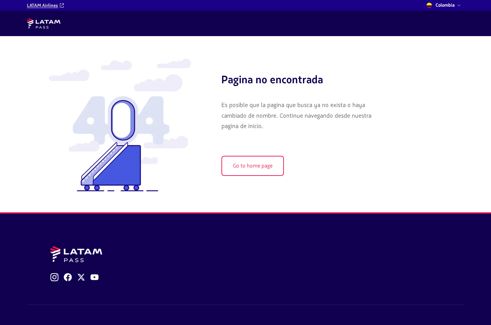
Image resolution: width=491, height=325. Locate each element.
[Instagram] (54, 277)
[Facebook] (68, 277)
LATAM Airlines (42, 5)
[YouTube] (95, 277)
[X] (81, 277)
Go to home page (253, 166)
